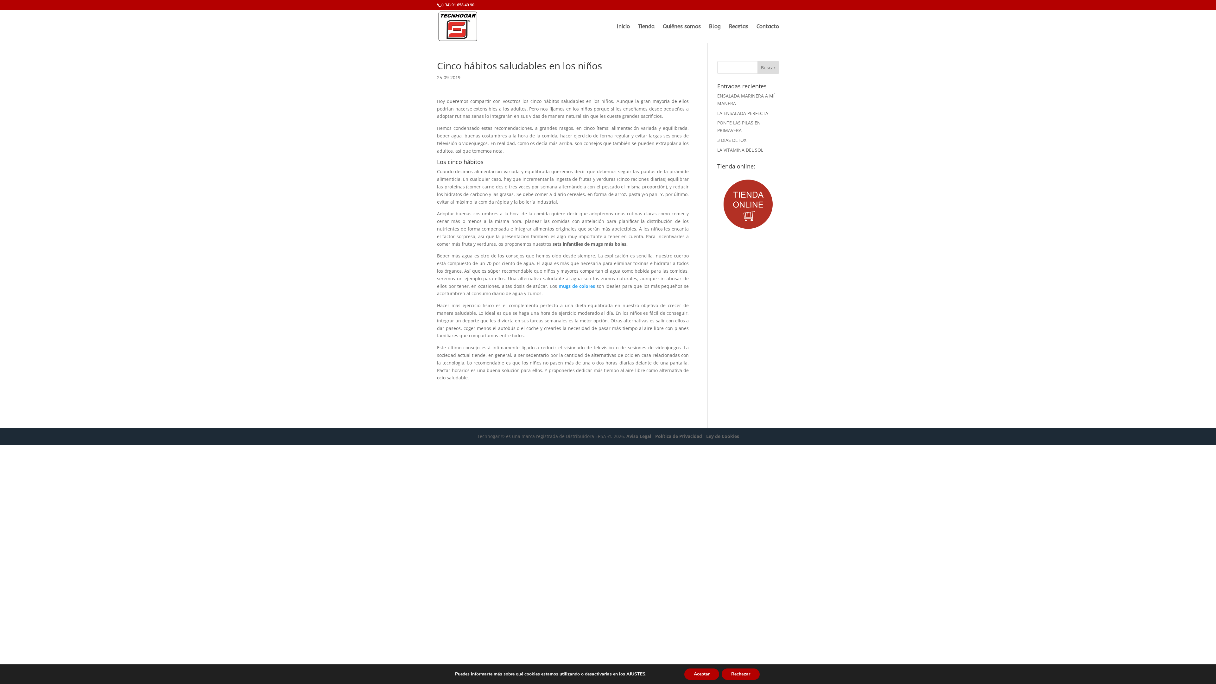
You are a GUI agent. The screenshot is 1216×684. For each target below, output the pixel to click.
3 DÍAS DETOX (731, 140)
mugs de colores (577, 286)
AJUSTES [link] (635, 674)
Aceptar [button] (702, 674)
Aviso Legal (638, 436)
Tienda (646, 26)
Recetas (738, 26)
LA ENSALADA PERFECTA (742, 113)
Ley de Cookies (722, 436)
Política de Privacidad (678, 436)
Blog (715, 26)
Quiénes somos (682, 26)
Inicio (623, 26)
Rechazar (740, 674)
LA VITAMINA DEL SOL (740, 150)
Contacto (768, 26)
